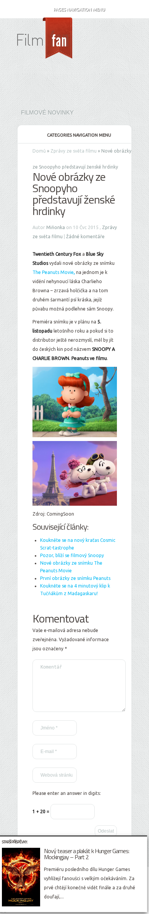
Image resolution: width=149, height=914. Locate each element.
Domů (39, 150)
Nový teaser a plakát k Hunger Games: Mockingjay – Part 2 (86, 853)
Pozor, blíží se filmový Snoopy (72, 555)
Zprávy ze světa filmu (73, 150)
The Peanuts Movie (53, 272)
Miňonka (55, 227)
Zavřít (142, 840)
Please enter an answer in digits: (66, 793)
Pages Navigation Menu (79, 9)
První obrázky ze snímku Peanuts (75, 578)
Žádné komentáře (85, 236)
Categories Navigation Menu (79, 135)
